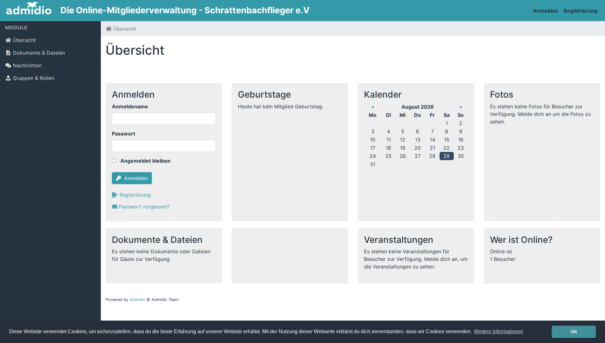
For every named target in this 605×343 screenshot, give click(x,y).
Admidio (137, 299)
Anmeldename (130, 106)
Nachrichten (27, 65)
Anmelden (545, 11)
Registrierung (580, 11)
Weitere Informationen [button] (498, 331)
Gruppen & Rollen (33, 78)
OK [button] (574, 331)
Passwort (123, 133)
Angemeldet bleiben (144, 161)
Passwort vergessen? (144, 206)
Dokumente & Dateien (39, 53)
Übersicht (24, 40)
